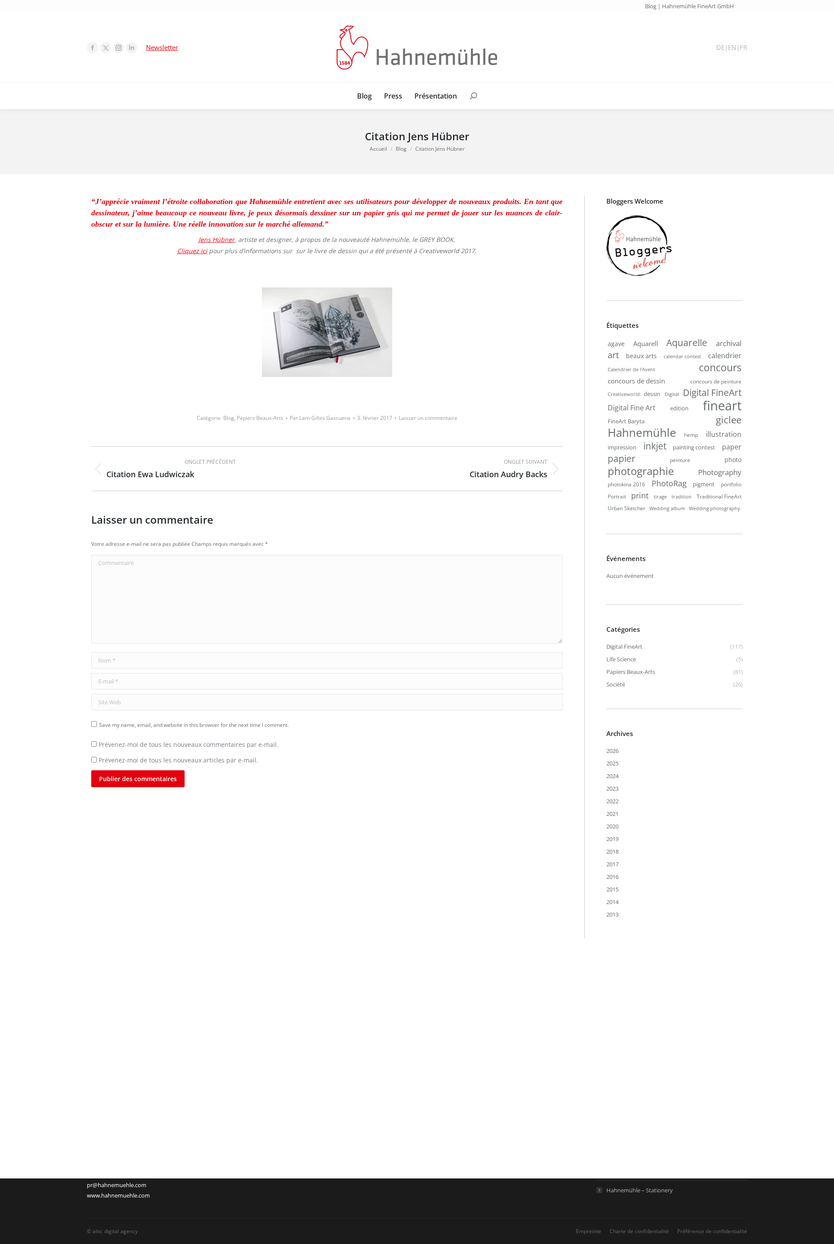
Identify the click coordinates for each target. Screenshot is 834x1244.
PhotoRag (669, 483)
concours (720, 368)
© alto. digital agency (112, 1231)
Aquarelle (686, 342)
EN (732, 47)
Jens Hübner (217, 239)
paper (731, 447)
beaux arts (641, 356)
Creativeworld (624, 394)
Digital (672, 394)
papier (621, 458)
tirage (660, 497)
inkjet (654, 446)
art (613, 355)
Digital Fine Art (631, 407)
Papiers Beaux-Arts (260, 418)
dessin (652, 394)
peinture (680, 459)
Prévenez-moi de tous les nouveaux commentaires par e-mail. (188, 744)
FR (743, 47)
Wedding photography (714, 508)
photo (733, 459)
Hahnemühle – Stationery (639, 1190)
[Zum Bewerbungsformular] (639, 276)
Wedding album (667, 508)
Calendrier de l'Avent (631, 369)
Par (320, 418)
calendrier (724, 355)
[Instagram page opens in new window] (118, 47)
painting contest (694, 447)
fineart (722, 405)
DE (720, 47)
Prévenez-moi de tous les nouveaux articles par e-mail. (178, 760)
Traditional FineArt (719, 496)
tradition (682, 497)
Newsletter (162, 47)
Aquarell (645, 343)
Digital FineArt (712, 392)
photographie (641, 471)
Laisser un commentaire (428, 418)
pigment (704, 484)
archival (728, 343)
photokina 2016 (626, 484)
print (640, 495)
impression (622, 447)
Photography (719, 472)
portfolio (731, 484)
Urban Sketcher (626, 508)
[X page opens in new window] (105, 47)
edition (679, 408)
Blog (228, 418)
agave (616, 344)
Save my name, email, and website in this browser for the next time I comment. (194, 725)
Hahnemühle (642, 432)
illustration (723, 434)
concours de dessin (636, 380)
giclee (728, 419)
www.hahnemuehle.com (118, 1195)
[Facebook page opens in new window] (92, 47)
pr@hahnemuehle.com (116, 1185)
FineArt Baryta (626, 421)
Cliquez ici (192, 251)
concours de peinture (715, 381)
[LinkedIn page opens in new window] (131, 47)
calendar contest (682, 356)
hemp (691, 434)
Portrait (617, 496)
